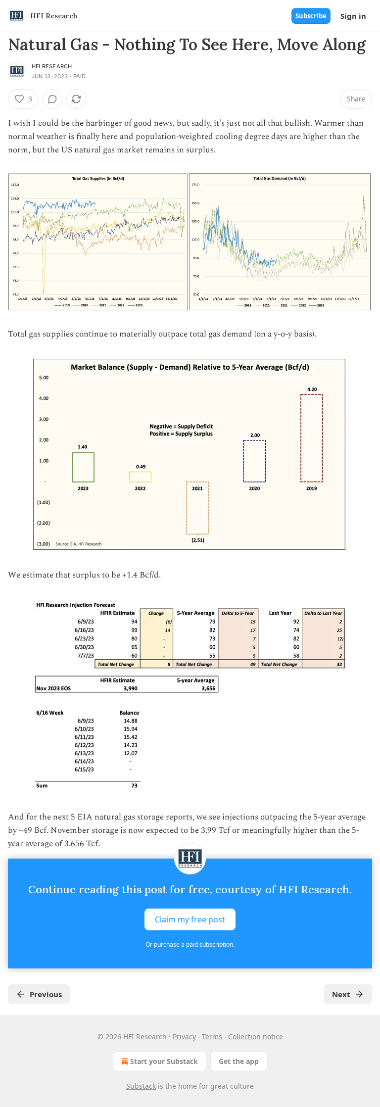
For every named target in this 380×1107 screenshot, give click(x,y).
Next (341, 994)
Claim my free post (190, 919)
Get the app (239, 1061)
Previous (46, 994)
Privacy (184, 1036)
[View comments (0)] (52, 99)
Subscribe (311, 15)
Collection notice (255, 1036)
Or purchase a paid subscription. (190, 944)
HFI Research (52, 66)
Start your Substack (164, 1061)
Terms (212, 1036)
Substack (141, 1086)
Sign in (353, 16)
